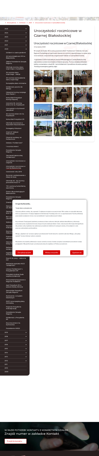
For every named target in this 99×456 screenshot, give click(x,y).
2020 (30, 22)
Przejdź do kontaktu (14, 441)
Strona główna (11, 22)
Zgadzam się (77, 252)
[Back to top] (95, 452)
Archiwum (22, 22)
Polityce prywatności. (61, 243)
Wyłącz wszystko (51, 252)
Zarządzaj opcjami (24, 252)
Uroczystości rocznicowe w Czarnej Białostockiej (50, 22)
